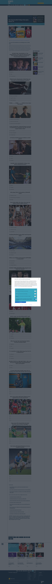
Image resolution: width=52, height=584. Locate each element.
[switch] (35, 291)
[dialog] (26, 292)
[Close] (39, 279)
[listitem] (26, 289)
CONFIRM (20, 302)
